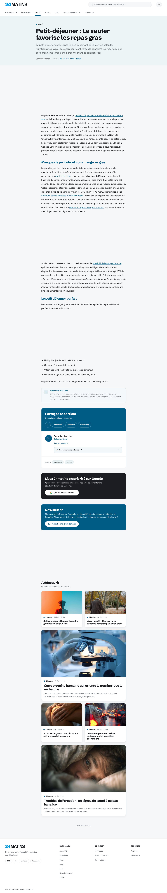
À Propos (99, 851)
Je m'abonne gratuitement (63, 524)
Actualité (10, 12)
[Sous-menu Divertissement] (80, 12)
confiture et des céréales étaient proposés (62, 195)
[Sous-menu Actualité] (16, 12)
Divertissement (70, 12)
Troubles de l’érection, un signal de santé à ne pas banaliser (81, 802)
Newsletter (135, 855)
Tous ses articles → (61, 443)
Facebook (58, 424)
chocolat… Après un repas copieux (86, 207)
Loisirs (88, 12)
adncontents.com (26, 889)
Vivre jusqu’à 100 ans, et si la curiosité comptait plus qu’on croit (104, 622)
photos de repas (63, 176)
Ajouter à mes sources (63, 492)
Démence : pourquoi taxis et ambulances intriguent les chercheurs (101, 736)
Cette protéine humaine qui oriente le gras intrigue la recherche (83, 687)
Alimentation (58, 462)
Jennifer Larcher (43, 59)
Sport (47, 12)
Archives (134, 851)
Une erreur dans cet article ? (70, 450)
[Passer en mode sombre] (159, 4)
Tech (57, 12)
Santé (38, 12)
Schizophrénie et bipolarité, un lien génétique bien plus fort (61, 622)
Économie (26, 12)
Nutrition (69, 462)
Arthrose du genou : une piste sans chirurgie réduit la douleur (60, 734)
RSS (8, 861)
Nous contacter (101, 855)
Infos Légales (100, 860)
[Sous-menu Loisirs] (93, 12)
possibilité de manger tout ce (107, 263)
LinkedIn (71, 424)
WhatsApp (84, 424)
